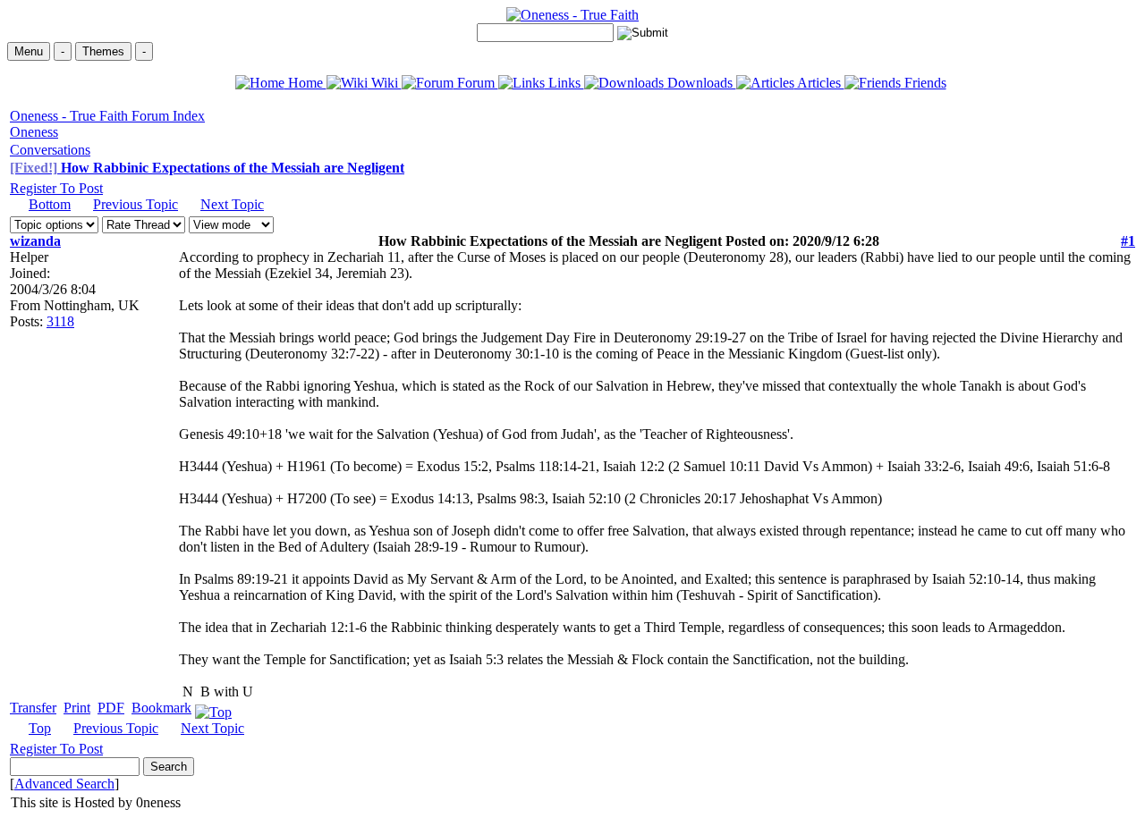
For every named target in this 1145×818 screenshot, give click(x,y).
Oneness (34, 131)
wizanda (35, 241)
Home (305, 82)
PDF (111, 707)
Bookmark (161, 707)
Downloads (700, 82)
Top (40, 728)
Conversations (50, 149)
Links (564, 82)
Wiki (385, 82)
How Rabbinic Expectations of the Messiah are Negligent (207, 167)
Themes (103, 51)
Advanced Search (64, 783)
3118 (60, 321)
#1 (1128, 241)
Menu (28, 51)
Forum (476, 82)
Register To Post (56, 188)
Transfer (33, 707)
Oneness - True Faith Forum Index (107, 115)
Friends (923, 82)
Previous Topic (135, 204)
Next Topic (232, 204)
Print (77, 707)
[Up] (213, 707)
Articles (819, 82)
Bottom (50, 204)
